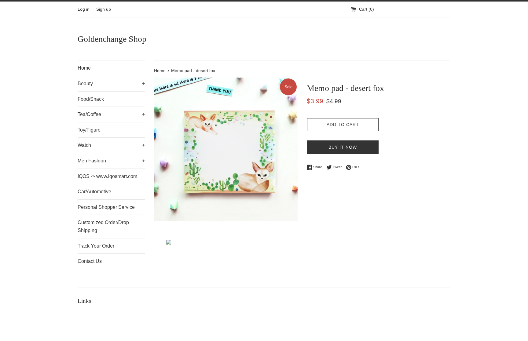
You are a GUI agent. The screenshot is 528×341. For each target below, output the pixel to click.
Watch (111, 145)
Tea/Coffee (111, 114)
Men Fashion (111, 160)
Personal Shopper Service (106, 207)
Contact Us (90, 261)
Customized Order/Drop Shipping (103, 226)
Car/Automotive (94, 191)
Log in (84, 9)
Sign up (103, 9)
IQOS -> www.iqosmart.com (107, 176)
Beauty (111, 83)
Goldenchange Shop (112, 39)
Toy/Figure (89, 129)
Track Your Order (96, 245)
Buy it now (342, 147)
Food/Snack (91, 99)
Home (84, 68)
